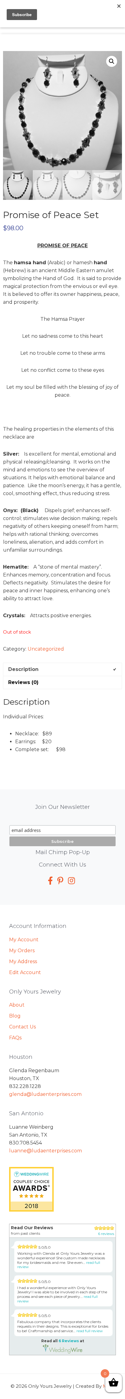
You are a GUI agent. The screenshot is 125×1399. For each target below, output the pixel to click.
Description (23, 669)
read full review (89, 1331)
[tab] (62, 669)
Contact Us (22, 1027)
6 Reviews (69, 1341)
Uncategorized (46, 649)
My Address (23, 961)
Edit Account (25, 972)
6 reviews (106, 1233)
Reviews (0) (23, 682)
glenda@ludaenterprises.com (45, 1094)
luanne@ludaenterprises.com (45, 1151)
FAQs (15, 1038)
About (17, 1005)
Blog (15, 1016)
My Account (24, 939)
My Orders (22, 950)
